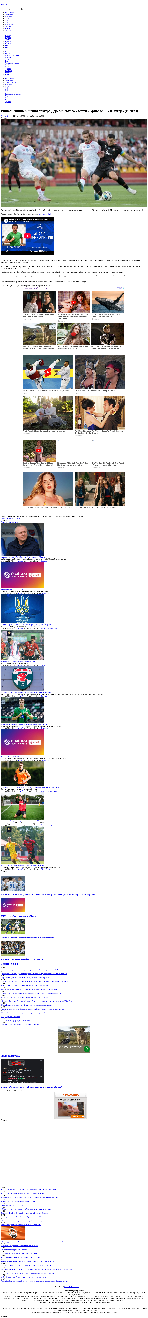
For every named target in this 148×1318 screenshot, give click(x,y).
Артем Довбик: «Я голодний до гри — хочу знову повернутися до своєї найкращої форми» (34, 1281)
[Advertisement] (17, 1153)
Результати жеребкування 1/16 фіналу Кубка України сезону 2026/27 (26, 978)
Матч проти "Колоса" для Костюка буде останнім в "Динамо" (23, 557)
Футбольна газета (11, 67)
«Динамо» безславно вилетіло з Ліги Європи (22, 959)
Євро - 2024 (9, 24)
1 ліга (7, 20)
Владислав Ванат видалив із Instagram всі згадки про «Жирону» (24, 985)
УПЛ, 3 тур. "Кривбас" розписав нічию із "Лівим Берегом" (23, 865)
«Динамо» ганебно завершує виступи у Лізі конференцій (27, 938)
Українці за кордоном (13, 94)
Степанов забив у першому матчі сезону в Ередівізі (20, 821)
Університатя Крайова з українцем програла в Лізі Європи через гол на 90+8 (29, 970)
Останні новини (9, 963)
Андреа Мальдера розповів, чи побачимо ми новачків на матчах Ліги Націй (29, 989)
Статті (7, 51)
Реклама (8, 73)
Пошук (7, 75)
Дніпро (8, 40)
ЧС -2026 (8, 26)
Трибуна (8, 30)
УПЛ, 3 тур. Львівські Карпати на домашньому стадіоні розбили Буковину (28, 1189)
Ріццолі (3, 518)
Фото (7, 59)
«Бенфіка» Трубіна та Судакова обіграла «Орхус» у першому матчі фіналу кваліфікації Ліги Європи (38, 1001)
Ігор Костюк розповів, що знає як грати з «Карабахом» (21, 1225)
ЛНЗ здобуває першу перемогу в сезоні (15, 1021)
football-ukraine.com (71, 1287)
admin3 (20, 561)
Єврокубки (9, 16)
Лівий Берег (45, 869)
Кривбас (8, 42)
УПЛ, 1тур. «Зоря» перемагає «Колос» (19, 916)
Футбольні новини (12, 65)
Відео (7, 61)
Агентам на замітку (12, 55)
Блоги (7, 53)
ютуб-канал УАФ (45, 214)
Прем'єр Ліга (5, 116)
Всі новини (9, 12)
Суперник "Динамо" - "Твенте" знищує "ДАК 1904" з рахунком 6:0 (26, 1265)
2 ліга (7, 22)
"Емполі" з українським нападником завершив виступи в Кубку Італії (26, 625)
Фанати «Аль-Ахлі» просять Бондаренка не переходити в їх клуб (25, 997)
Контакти (8, 71)
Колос (7, 47)
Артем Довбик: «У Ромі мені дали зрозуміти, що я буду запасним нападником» (30, 787)
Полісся (8, 44)
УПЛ (7, 18)
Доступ (8, 69)
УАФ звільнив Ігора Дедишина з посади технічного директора (24, 1277)
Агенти (8, 57)
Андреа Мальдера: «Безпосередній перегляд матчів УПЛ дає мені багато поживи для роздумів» (36, 981)
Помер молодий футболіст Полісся (14, 1250)
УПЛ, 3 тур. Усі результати (10, 756)
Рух (6, 45)
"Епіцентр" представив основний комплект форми (19, 1246)
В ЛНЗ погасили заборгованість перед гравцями (19, 1253)
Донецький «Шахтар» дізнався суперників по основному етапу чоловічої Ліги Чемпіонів (34, 974)
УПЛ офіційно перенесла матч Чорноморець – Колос (20, 1257)
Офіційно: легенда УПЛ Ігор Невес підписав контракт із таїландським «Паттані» (31, 993)
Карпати (8, 38)
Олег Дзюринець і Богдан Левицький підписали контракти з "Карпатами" (28, 1273)
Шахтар (8, 36)
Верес (43, 665)
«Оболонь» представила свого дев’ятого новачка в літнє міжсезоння (26, 692)
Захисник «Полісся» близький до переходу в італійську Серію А (24, 724)
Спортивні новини (12, 63)
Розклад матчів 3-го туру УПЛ (12, 589)
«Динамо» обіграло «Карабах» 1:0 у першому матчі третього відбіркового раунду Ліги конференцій (48, 894)
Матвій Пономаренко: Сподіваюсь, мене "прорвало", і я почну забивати (27, 1261)
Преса (7, 28)
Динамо (8, 34)
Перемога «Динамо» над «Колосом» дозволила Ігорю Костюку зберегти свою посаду (32, 1009)
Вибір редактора (10, 1055)
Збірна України (10, 82)
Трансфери (9, 14)
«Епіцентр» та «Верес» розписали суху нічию (18, 661)
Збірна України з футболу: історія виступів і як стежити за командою (26, 1005)
